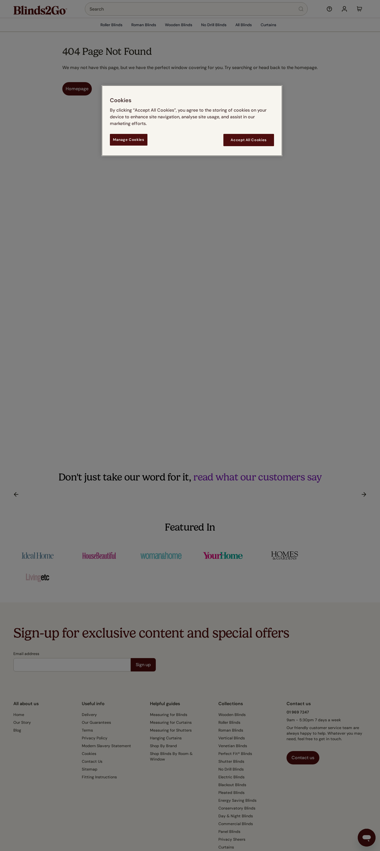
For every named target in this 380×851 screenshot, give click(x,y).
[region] (192, 120)
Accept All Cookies (249, 140)
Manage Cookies (128, 139)
